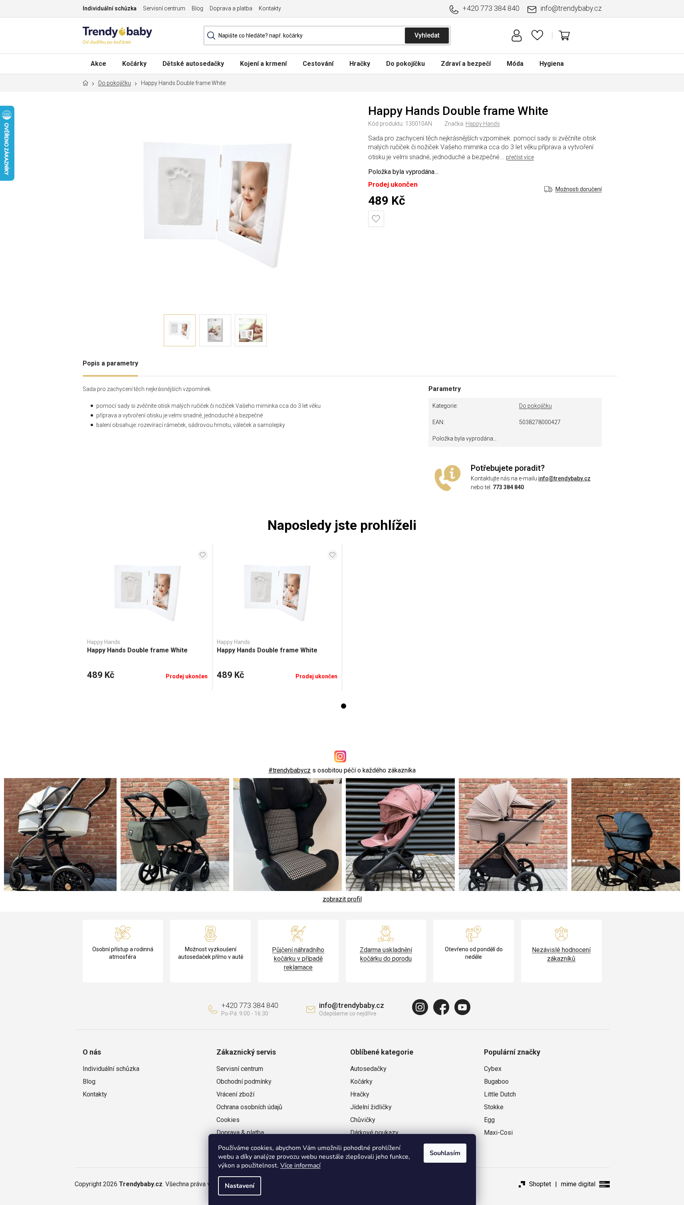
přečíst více (520, 157)
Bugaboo (496, 1081)
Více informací (300, 1165)
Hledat (427, 35)
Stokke (494, 1107)
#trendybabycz (289, 770)
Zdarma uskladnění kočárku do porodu (386, 954)
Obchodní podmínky (244, 1081)
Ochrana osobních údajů (249, 1107)
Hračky (359, 1094)
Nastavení (239, 1185)
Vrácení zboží (235, 1094)
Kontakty (270, 8)
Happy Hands (483, 123)
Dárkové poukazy (374, 1132)
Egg (489, 1120)
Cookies (228, 1120)
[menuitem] (98, 63)
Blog (197, 8)
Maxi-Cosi (498, 1132)
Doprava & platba (240, 1132)
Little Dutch (500, 1094)
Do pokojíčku (535, 406)
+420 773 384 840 (490, 8)
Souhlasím (445, 1153)
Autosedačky (368, 1069)
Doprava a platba (231, 8)
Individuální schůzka (110, 8)
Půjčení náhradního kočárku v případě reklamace (298, 958)
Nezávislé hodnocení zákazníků (561, 954)
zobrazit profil (342, 899)
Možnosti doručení (578, 189)
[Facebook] (441, 1007)
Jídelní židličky (371, 1107)
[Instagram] (420, 1007)
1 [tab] (343, 706)
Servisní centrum (164, 8)
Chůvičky (362, 1120)
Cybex (493, 1069)
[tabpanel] (147, 617)
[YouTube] (462, 1007)
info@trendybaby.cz (571, 8)
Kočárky (361, 1081)
